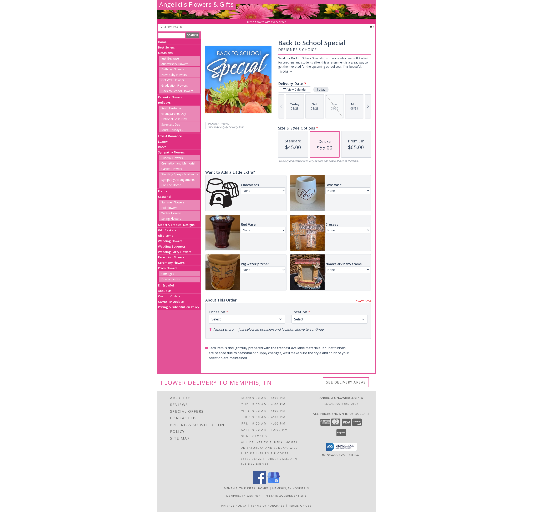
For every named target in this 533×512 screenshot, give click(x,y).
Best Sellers (166, 47)
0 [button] (373, 27)
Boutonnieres (170, 279)
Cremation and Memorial (178, 163)
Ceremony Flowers (171, 263)
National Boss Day (174, 119)
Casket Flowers (171, 169)
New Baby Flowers (174, 75)
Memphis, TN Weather (243, 495)
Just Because (170, 58)
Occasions (165, 53)
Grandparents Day (173, 114)
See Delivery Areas (346, 382)
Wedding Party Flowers (174, 252)
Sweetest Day (170, 124)
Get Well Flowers (172, 80)
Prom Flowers (167, 268)
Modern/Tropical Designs (176, 225)
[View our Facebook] (259, 483)
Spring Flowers (171, 218)
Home (162, 42)
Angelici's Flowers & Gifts (196, 4)
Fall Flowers (169, 208)
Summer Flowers (172, 202)
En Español (166, 285)
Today (321, 89)
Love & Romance (170, 136)
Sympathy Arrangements (178, 180)
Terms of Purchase (268, 505)
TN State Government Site (285, 495)
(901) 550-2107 (174, 27)
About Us (164, 291)
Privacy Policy (234, 505)
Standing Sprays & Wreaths (179, 174)
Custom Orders (169, 296)
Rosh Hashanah (172, 108)
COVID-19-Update (171, 302)
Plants (162, 191)
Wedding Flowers (170, 241)
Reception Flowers (171, 257)
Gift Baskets (167, 230)
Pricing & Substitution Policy (178, 307)
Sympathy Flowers (171, 152)
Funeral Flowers (172, 158)
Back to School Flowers (177, 91)
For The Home (171, 185)
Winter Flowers (171, 213)
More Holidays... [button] (172, 130)
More (284, 71)
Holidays (164, 103)
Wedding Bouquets (172, 246)
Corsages (167, 274)
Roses (162, 147)
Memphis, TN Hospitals (290, 488)
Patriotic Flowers (170, 97)
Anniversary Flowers (174, 64)
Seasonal (164, 197)
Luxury (163, 141)
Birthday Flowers (172, 69)
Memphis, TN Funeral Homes (246, 488)
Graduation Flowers (174, 85)
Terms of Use (300, 505)
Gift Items (165, 236)
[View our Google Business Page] (273, 483)
